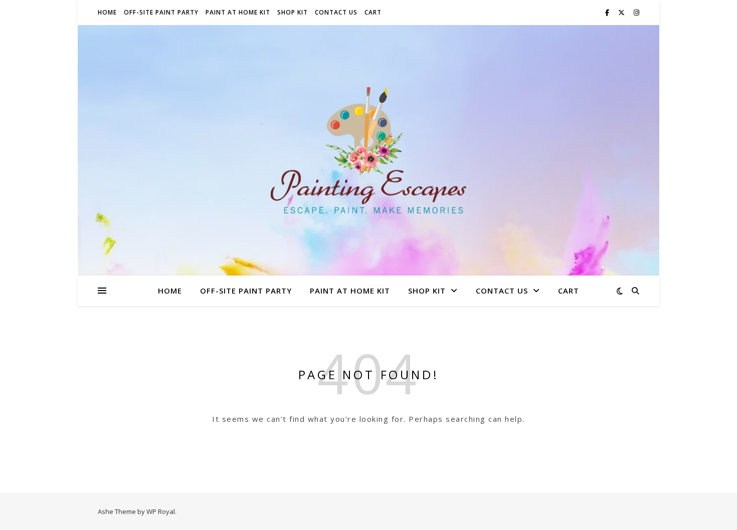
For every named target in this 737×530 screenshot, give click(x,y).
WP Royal (160, 511)
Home (107, 12)
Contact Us (336, 12)
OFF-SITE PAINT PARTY (161, 12)
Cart (373, 12)
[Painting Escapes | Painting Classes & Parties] (368, 150)
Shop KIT (292, 12)
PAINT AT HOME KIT (238, 12)
